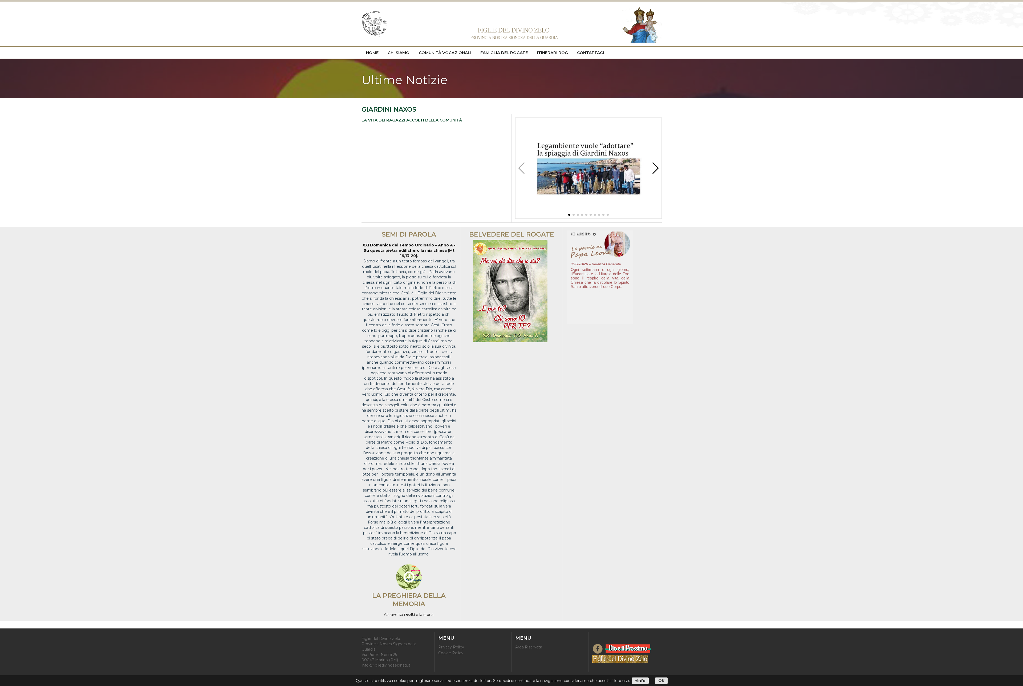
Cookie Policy (450, 653)
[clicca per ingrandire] (588, 217)
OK (661, 680)
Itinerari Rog (552, 52)
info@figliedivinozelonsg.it (386, 665)
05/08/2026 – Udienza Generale (596, 264)
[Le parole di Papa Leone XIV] (600, 234)
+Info (640, 680)
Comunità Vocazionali (445, 52)
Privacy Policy (451, 647)
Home (372, 52)
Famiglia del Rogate (504, 52)
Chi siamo (398, 52)
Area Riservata (528, 647)
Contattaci (590, 52)
